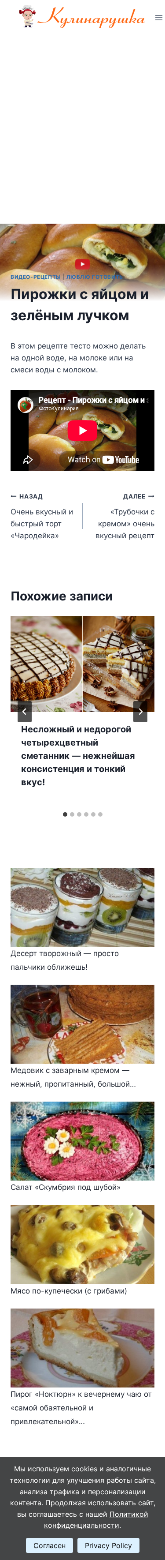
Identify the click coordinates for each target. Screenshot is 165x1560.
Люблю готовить (94, 277)
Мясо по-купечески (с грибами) (69, 1290)
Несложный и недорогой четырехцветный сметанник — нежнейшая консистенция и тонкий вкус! (78, 756)
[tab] (65, 814)
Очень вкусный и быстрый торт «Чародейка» (42, 516)
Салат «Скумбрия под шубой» (66, 1187)
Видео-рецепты (36, 277)
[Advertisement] (82, 122)
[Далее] (140, 711)
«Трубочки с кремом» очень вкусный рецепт (124, 516)
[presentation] (82, 664)
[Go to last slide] (25, 711)
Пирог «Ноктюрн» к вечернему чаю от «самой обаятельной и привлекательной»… (81, 1407)
